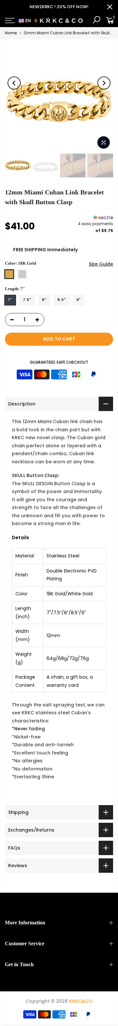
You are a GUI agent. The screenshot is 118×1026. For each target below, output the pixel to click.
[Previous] (14, 83)
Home (11, 33)
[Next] (103, 83)
